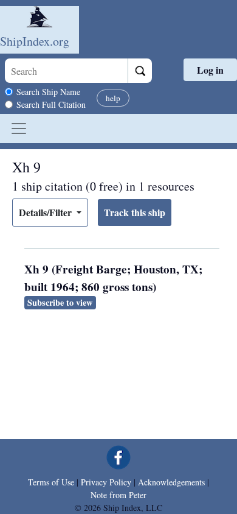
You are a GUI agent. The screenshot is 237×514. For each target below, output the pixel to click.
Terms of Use (51, 482)
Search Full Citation (51, 104)
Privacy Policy (106, 482)
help (113, 98)
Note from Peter (118, 495)
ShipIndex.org (34, 41)
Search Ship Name (48, 91)
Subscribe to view (59, 302)
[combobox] (66, 70)
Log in (210, 70)
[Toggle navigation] (19, 128)
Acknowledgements (171, 482)
